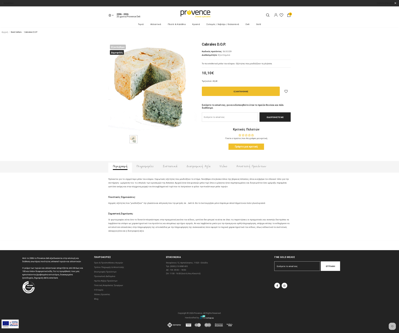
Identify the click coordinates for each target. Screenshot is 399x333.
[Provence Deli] (211, 14)
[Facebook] (277, 285)
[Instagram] (284, 285)
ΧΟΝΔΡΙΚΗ (8, 3)
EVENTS (380, 3)
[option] (152, 87)
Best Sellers (16, 32)
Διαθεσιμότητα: (209, 55)
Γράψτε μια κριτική (246, 146)
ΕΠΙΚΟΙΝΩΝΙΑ (391, 3)
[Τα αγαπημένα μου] (281, 16)
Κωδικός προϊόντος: (212, 51)
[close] (395, 3)
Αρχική (5, 32)
